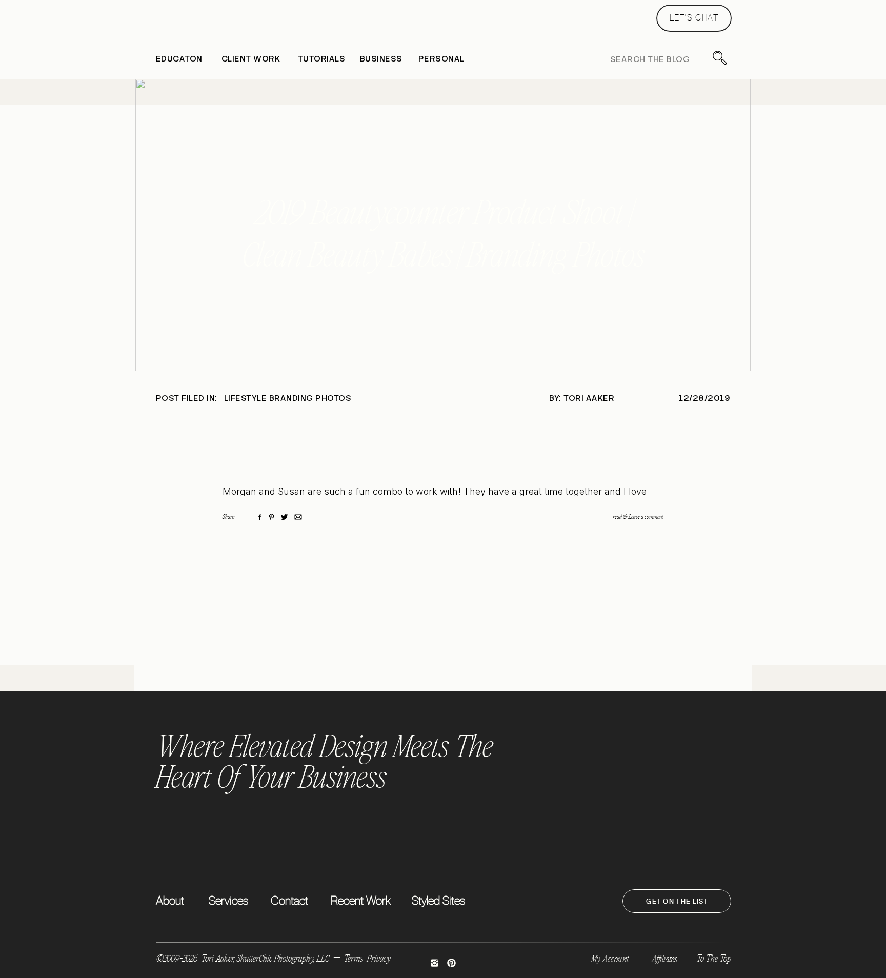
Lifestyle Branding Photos (287, 398)
